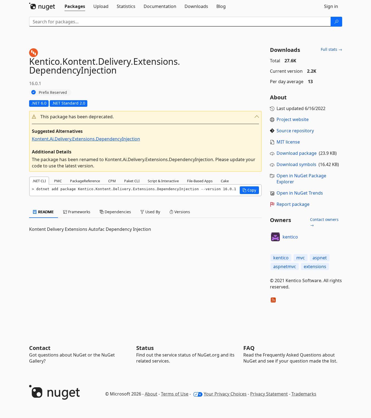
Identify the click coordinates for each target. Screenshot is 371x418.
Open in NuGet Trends (300, 193)
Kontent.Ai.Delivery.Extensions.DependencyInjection (86, 139)
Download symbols (296, 164)
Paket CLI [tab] (132, 180)
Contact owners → (324, 222)
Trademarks (303, 394)
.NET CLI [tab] (39, 180)
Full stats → (331, 49)
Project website (293, 119)
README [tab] (45, 211)
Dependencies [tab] (117, 211)
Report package (293, 204)
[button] (145, 117)
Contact (40, 348)
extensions (315, 266)
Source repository (295, 131)
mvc (300, 258)
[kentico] (275, 237)
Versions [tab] (181, 211)
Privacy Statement (269, 394)
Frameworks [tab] (78, 211)
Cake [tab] (225, 180)
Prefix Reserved (53, 92)
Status (145, 348)
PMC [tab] (58, 180)
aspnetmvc (284, 266)
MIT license (288, 142)
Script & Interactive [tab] (163, 180)
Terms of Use (174, 394)
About (151, 394)
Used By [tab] (152, 211)
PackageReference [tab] (85, 180)
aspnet (320, 258)
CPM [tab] (112, 180)
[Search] (336, 22)
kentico (290, 237)
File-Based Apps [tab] (200, 180)
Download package (297, 153)
